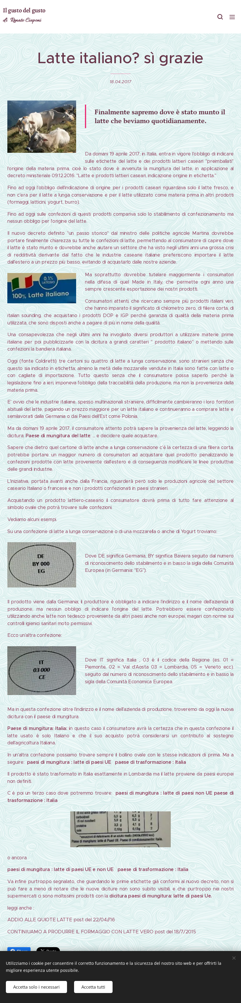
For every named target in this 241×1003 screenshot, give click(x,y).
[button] (220, 16)
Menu (232, 17)
